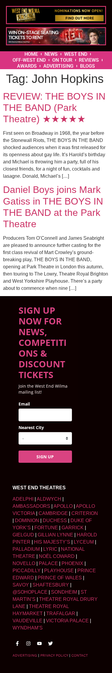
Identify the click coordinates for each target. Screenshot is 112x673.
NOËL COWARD (57, 556)
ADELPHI (23, 499)
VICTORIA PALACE (67, 620)
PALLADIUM (26, 549)
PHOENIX (72, 563)
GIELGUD (23, 534)
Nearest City (31, 427)
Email (24, 404)
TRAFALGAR (60, 613)
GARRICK (73, 527)
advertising (25, 655)
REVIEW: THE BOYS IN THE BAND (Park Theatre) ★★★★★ (54, 108)
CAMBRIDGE (53, 513)
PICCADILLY (27, 570)
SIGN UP (45, 457)
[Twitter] (50, 643)
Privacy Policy (54, 655)
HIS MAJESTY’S (52, 541)
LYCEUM (84, 541)
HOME (31, 54)
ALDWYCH (49, 499)
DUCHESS (55, 520)
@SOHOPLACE (30, 592)
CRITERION (84, 513)
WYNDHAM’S (28, 627)
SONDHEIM (64, 592)
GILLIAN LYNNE (55, 534)
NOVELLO (24, 563)
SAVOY (21, 584)
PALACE (48, 563)
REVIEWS (89, 60)
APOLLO (63, 506)
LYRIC (50, 549)
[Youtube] (39, 643)
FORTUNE (46, 527)
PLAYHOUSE (59, 570)
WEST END (75, 54)
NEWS (51, 54)
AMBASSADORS (31, 506)
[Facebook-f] (17, 643)
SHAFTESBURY (51, 584)
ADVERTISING (58, 66)
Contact (79, 655)
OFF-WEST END (29, 60)
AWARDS (27, 66)
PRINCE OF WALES (60, 577)
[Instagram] (28, 643)
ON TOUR (62, 60)
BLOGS (87, 66)
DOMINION (27, 520)
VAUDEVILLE (27, 620)
